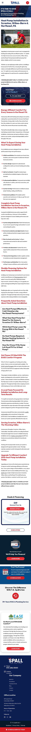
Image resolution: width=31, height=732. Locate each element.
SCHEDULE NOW (15, 578)
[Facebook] (5, 717)
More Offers (15, 530)
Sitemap (23, 725)
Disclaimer (8, 725)
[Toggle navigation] (2, 2)
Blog (10, 686)
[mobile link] (27, 2)
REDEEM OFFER (15, 509)
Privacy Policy (16, 725)
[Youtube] (10, 717)
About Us (11, 679)
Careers (11, 688)
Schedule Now (16, 101)
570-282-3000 (16, 96)
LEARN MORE (15, 558)
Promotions (12, 681)
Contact (11, 690)
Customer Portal (13, 683)
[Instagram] (7, 717)
